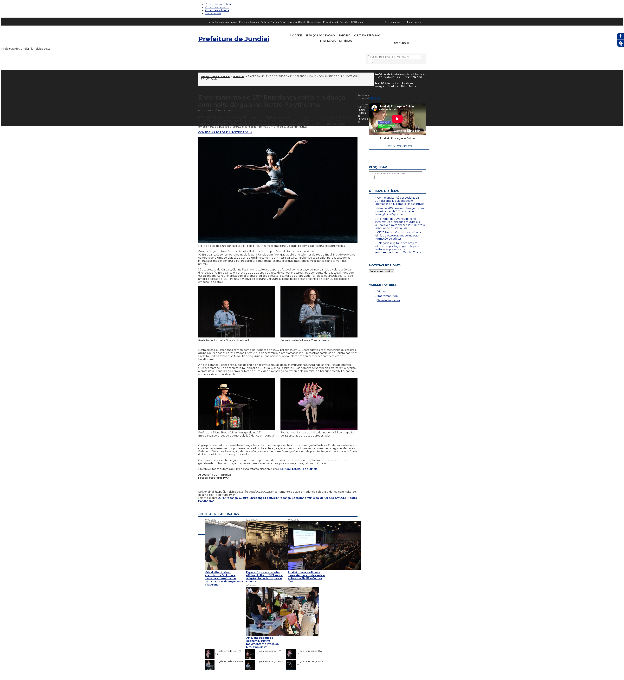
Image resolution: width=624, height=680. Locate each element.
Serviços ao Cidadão (320, 35)
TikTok (402, 34)
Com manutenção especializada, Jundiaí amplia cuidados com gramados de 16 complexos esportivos (399, 200)
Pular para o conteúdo (219, 4)
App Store (412, 43)
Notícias (345, 41)
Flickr (418, 34)
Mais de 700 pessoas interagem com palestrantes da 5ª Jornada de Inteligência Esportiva (399, 211)
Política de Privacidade (363, 117)
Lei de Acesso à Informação (222, 22)
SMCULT (341, 497)
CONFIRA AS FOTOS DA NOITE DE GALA (225, 132)
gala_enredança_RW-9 (270, 661)
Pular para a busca (217, 10)
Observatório (314, 22)
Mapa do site (213, 13)
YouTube (407, 34)
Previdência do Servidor (336, 22)
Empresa (344, 35)
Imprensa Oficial (296, 22)
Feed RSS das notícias (387, 83)
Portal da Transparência (273, 22)
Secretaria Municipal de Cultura (313, 497)
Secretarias (327, 41)
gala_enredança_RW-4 (229, 661)
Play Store (418, 43)
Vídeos (381, 291)
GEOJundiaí (357, 22)
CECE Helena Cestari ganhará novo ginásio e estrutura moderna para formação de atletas (398, 235)
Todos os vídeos (399, 146)
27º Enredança (228, 497)
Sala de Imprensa (388, 300)
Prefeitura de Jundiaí (233, 39)
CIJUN (361, 109)
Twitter (413, 86)
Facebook (407, 83)
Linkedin (413, 34)
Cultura (243, 497)
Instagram (396, 34)
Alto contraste (392, 22)
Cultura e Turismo (367, 35)
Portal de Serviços (249, 22)
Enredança (257, 497)
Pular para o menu (217, 7)
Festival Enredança (278, 497)
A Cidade (296, 35)
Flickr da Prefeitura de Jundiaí (298, 469)
